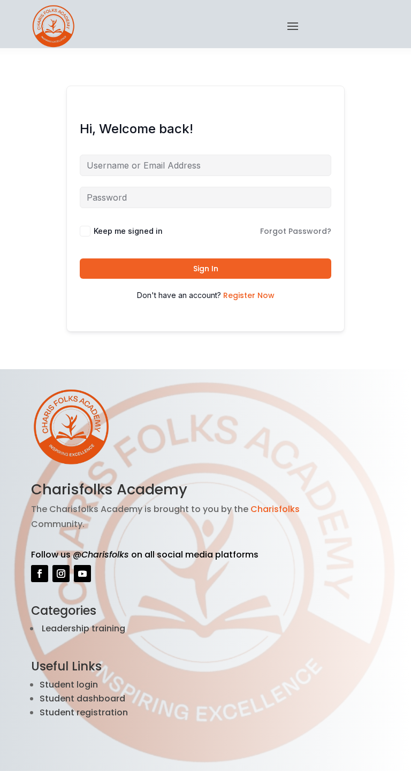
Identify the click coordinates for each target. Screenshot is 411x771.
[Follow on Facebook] (39, 573)
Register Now (249, 295)
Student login (69, 684)
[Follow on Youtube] (82, 573)
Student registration (84, 712)
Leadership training (82, 628)
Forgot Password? (295, 231)
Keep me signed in (128, 230)
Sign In (205, 268)
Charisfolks (275, 509)
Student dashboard (82, 698)
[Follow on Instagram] (61, 573)
